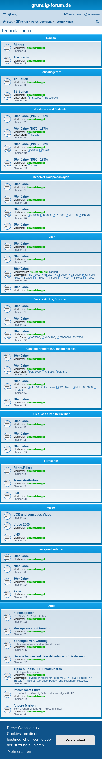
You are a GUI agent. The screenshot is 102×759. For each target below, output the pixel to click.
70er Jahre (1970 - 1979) (31, 128)
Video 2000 (22, 524)
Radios (51, 38)
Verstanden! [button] (75, 740)
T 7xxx (65, 277)
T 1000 (28, 277)
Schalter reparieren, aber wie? (47, 677)
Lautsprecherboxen (51, 549)
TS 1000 (35, 97)
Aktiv (17, 591)
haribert (53, 271)
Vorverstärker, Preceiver (51, 299)
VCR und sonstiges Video (32, 514)
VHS (17, 534)
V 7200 (46, 150)
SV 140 (35, 134)
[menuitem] (12, 14)
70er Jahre (21, 196)
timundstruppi (36, 48)
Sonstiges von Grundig (31, 641)
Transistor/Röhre (26, 480)
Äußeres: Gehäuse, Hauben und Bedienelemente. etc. (57, 680)
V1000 (34, 150)
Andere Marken (25, 705)
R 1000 (34, 215)
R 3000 (60, 215)
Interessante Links (27, 690)
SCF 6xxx (65, 387)
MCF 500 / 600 (84, 387)
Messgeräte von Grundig (32, 628)
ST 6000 (76, 274)
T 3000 (40, 277)
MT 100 (34, 274)
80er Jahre (21, 209)
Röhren (19, 45)
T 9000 (90, 277)
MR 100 (73, 215)
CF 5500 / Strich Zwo (42, 387)
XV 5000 (35, 337)
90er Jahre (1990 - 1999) (31, 159)
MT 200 (48, 274)
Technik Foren (16, 30)
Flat (16, 493)
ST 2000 (62, 274)
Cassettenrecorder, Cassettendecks (51, 349)
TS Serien (21, 91)
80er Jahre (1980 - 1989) (31, 144)
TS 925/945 (51, 97)
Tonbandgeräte (51, 72)
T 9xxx (78, 277)
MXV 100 (50, 337)
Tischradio (21, 57)
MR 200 (86, 215)
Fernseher (51, 461)
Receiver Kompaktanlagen (51, 177)
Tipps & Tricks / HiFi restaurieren (38, 669)
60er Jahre (21, 184)
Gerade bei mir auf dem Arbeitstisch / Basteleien (49, 656)
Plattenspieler (24, 613)
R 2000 (47, 215)
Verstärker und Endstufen (51, 109)
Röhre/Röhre (23, 468)
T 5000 (53, 277)
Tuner (51, 236)
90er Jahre (21, 224)
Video (51, 507)
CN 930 (49, 371)
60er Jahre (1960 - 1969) (31, 116)
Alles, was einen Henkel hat (51, 414)
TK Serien (21, 79)
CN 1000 (35, 371)
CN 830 (62, 371)
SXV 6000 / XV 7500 (71, 337)
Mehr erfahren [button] (19, 752)
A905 (34, 165)
